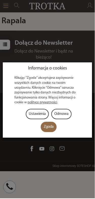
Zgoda (49, 127)
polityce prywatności (42, 102)
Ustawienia (37, 114)
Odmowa (61, 114)
